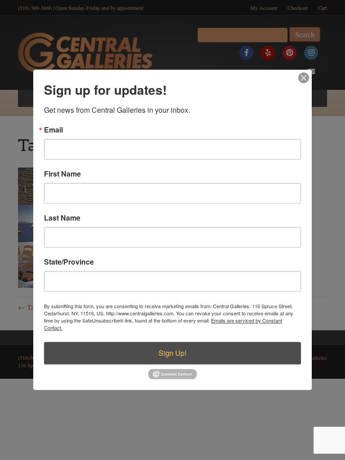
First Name (62, 173)
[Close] (303, 77)
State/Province (69, 261)
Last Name (62, 217)
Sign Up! (172, 353)
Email (53, 129)
